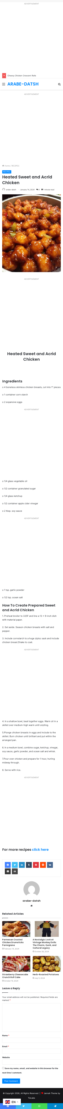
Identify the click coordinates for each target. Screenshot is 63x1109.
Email (5, 1046)
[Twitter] (15, 865)
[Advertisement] (31, 39)
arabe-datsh (11, 190)
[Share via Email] (8, 871)
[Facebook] (8, 865)
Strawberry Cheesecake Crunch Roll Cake (15, 976)
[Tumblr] (29, 865)
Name (5, 1035)
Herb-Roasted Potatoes (46, 974)
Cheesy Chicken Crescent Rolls (21, 75)
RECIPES (15, 166)
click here (40, 849)
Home (7, 166)
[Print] (15, 871)
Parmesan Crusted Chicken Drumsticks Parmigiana (13, 942)
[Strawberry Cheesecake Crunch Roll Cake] (16, 964)
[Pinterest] (36, 865)
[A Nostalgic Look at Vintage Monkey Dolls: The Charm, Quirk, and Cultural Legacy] (47, 929)
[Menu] (3, 85)
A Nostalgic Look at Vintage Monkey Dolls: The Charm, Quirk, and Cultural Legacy (45, 943)
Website (6, 1057)
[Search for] (59, 85)
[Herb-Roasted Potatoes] (47, 964)
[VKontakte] (50, 865)
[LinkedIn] (22, 865)
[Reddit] (43, 865)
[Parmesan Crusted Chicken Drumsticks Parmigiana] (16, 929)
